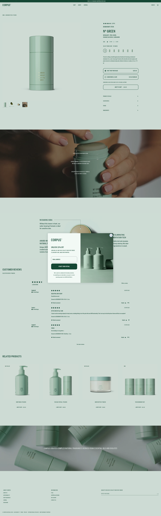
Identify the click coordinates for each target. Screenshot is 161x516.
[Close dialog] (111, 235)
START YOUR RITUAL (64, 266)
